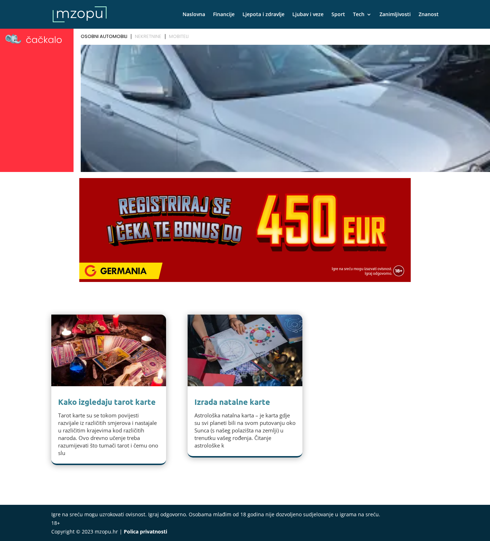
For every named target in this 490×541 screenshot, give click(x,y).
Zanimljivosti (395, 15)
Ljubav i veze (308, 15)
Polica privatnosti (145, 531)
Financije (224, 15)
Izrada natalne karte (232, 402)
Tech (358, 15)
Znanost (429, 15)
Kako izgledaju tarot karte (107, 402)
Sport (338, 15)
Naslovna (194, 15)
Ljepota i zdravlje (263, 15)
